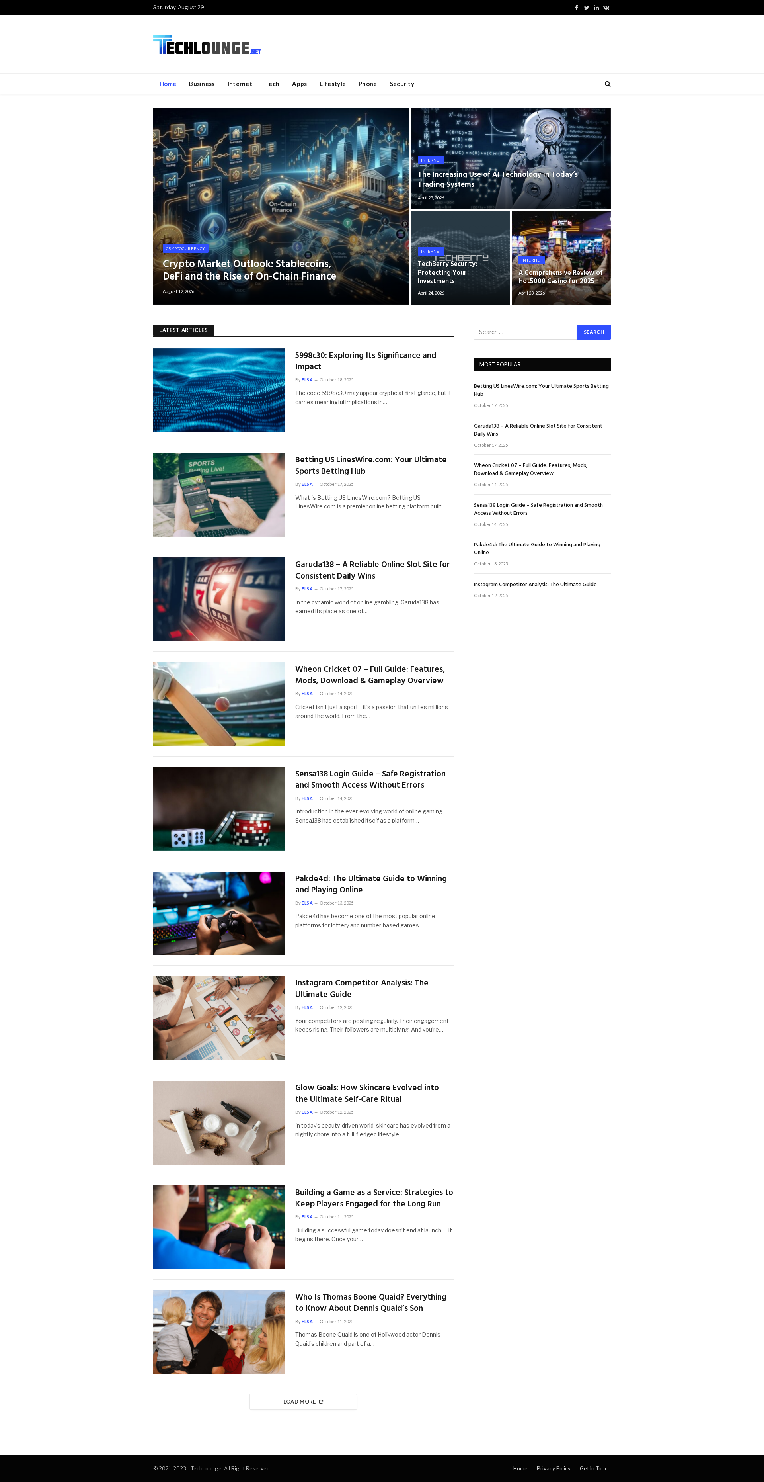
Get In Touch (595, 1468)
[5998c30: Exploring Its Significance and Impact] (219, 390)
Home (168, 83)
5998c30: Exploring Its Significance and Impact (366, 361)
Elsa (307, 379)
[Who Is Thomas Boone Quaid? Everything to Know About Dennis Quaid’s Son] (219, 1332)
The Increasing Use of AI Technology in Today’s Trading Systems (498, 180)
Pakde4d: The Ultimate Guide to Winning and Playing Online (371, 885)
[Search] (607, 84)
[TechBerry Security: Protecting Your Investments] (460, 258)
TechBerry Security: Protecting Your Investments (447, 273)
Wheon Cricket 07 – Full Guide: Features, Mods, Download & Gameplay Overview (370, 675)
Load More (299, 1401)
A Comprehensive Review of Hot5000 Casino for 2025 (560, 277)
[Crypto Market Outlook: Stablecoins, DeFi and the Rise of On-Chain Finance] (281, 206)
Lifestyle (333, 83)
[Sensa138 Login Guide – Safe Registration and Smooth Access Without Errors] (219, 809)
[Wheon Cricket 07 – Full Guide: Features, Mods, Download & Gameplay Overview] (219, 704)
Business (201, 83)
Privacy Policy (554, 1468)
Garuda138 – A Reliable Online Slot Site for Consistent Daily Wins (372, 570)
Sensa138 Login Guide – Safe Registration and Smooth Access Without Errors (370, 780)
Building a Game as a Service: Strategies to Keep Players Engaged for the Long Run (374, 1198)
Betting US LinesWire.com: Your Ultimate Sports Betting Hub (371, 466)
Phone (368, 83)
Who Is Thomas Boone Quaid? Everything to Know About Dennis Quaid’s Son (370, 1303)
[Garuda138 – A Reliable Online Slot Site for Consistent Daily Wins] (219, 599)
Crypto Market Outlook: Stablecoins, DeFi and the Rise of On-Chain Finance (249, 270)
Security (402, 83)
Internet (240, 83)
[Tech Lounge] (207, 44)
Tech (272, 83)
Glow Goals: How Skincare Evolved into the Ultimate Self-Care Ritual (367, 1094)
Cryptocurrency (185, 248)
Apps (299, 83)
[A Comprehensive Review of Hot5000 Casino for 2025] (561, 258)
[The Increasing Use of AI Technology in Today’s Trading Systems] (511, 158)
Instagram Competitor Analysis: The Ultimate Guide (362, 989)
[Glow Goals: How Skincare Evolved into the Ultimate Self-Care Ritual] (219, 1123)
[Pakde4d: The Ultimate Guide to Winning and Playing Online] (219, 914)
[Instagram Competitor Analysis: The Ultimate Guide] (219, 1018)
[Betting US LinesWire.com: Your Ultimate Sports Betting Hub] (219, 495)
